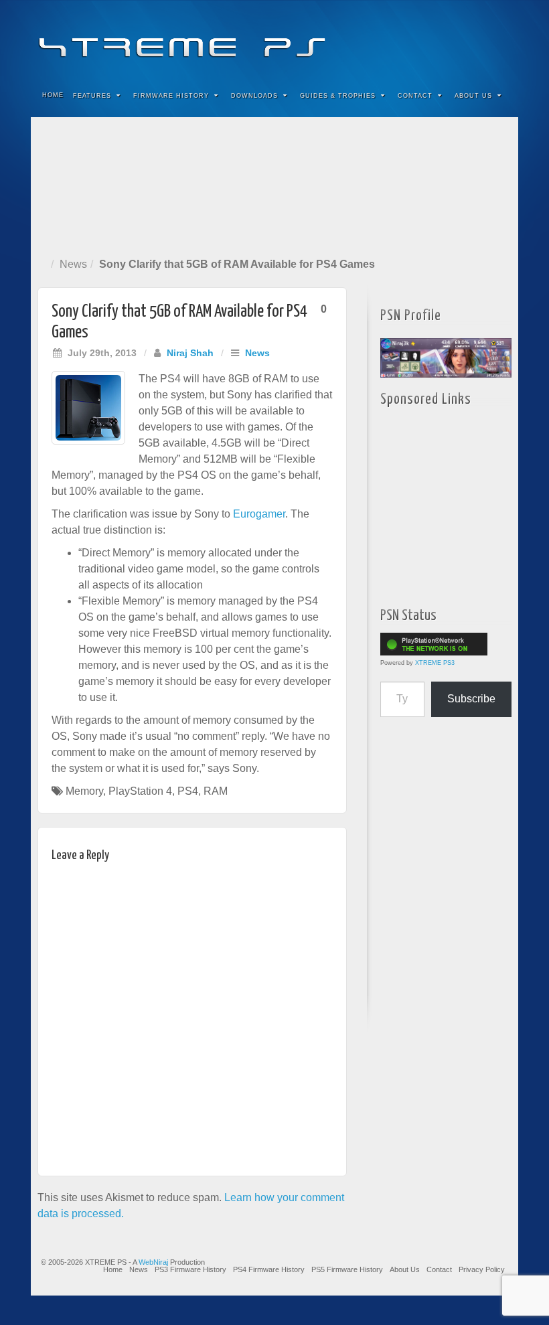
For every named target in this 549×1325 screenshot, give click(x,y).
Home (53, 95)
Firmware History (171, 95)
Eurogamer (259, 514)
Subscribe (471, 698)
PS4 (187, 791)
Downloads (254, 95)
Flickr (445, 39)
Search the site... (499, 96)
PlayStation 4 (140, 791)
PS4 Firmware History (269, 1269)
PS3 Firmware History (190, 1269)
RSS (499, 39)
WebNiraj (153, 1262)
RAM (216, 791)
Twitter (463, 39)
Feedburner (426, 39)
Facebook (408, 39)
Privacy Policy (482, 1269)
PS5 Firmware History (347, 1269)
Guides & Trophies (338, 95)
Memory (84, 791)
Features (92, 95)
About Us (473, 95)
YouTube (481, 39)
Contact (415, 95)
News (73, 264)
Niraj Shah (190, 352)
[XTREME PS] (274, 38)
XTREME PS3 (435, 662)
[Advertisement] (274, 184)
